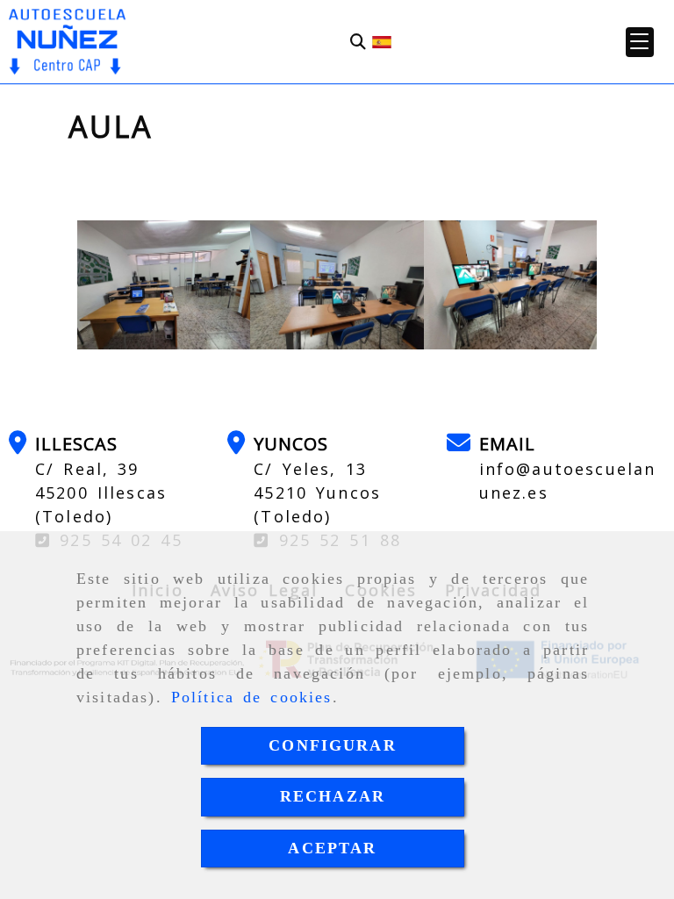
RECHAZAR (332, 796)
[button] (640, 42)
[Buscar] (358, 42)
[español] (381, 40)
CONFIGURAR (333, 745)
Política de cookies (252, 697)
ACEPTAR (332, 848)
